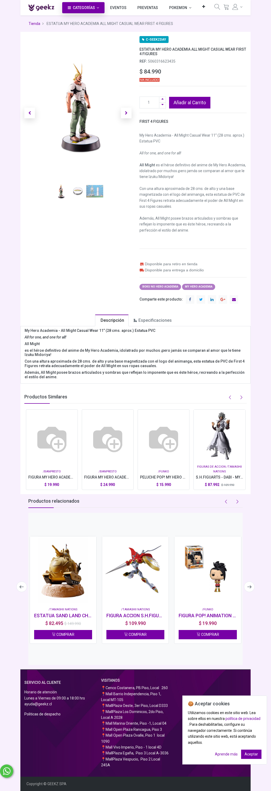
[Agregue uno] (162, 99)
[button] (203, 6)
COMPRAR (65, 634)
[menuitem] (118, 7)
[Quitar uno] (162, 105)
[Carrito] (226, 8)
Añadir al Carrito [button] (190, 102)
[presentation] (21, 586)
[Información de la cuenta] (237, 7)
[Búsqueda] (217, 8)
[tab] (112, 320)
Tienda (34, 23)
